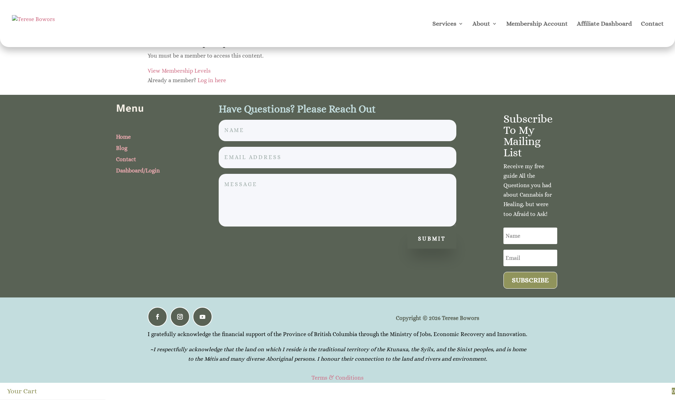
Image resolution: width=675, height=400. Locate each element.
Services (444, 24)
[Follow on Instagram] (180, 317)
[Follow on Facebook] (157, 317)
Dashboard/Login (138, 170)
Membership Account (537, 24)
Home (123, 136)
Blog (121, 148)
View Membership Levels (179, 70)
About (481, 24)
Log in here (212, 80)
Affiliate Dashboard (604, 24)
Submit (432, 238)
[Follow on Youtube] (202, 317)
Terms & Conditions (337, 377)
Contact (652, 24)
